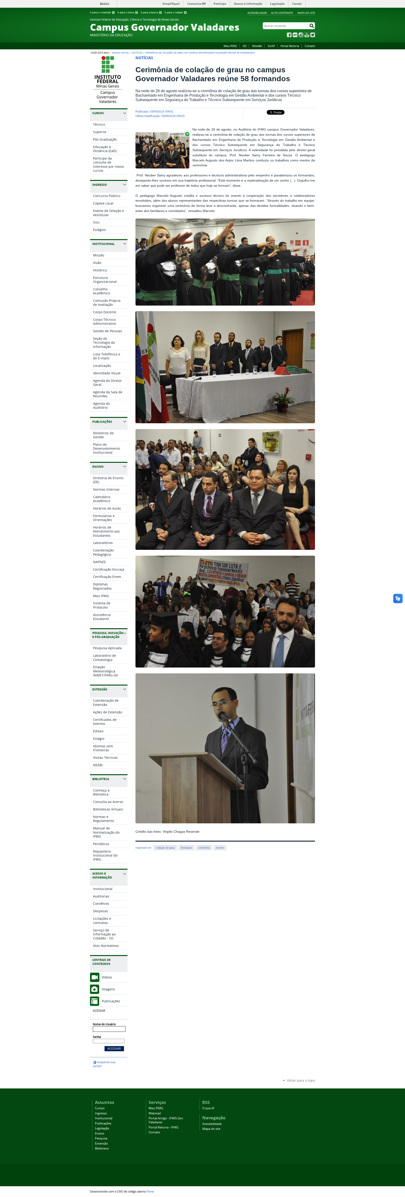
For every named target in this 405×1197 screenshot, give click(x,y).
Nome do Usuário (104, 1024)
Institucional (103, 1118)
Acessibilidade (257, 13)
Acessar (99, 1011)
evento (220, 847)
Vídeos (107, 977)
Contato (310, 46)
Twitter (312, 35)
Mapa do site (306, 13)
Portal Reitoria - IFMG (163, 1127)
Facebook (289, 35)
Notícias (137, 52)
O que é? (208, 1108)
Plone (150, 1191)
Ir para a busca (151, 12)
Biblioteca (102, 1148)
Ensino (99, 1133)
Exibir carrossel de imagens (179, 134)
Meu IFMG (230, 46)
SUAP (271, 46)
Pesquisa (101, 1138)
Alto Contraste (282, 13)
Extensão (101, 1144)
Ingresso (101, 1113)
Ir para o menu (127, 12)
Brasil (105, 4)
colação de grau (165, 847)
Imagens (108, 989)
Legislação (102, 1128)
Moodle (257, 46)
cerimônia (204, 847)
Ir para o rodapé (175, 12)
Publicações (111, 1001)
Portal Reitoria (290, 46)
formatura (186, 847)
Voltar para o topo (301, 1080)
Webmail (155, 1113)
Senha (97, 1037)
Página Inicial (120, 52)
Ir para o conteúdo (102, 12)
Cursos (100, 1108)
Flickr (295, 35)
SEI (245, 46)
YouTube (306, 35)
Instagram (301, 35)
